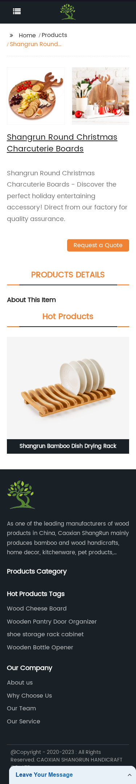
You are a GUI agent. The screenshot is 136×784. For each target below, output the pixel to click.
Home (27, 35)
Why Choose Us (29, 696)
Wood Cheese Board (37, 608)
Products (54, 35)
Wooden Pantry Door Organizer (52, 621)
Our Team (21, 708)
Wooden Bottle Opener (40, 647)
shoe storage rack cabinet (45, 634)
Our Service (23, 721)
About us (20, 682)
